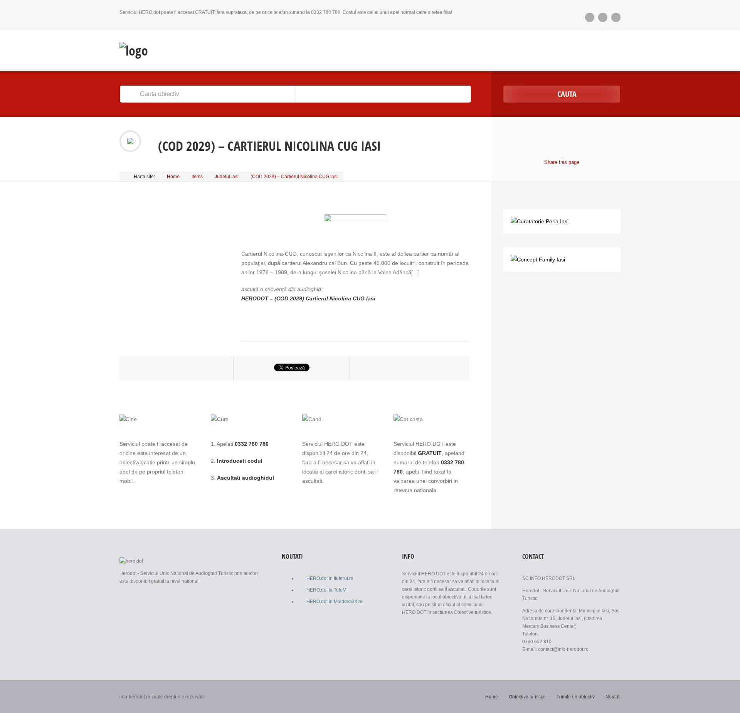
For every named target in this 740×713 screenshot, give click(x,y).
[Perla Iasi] (539, 221)
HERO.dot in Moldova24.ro (334, 601)
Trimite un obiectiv (576, 697)
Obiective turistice (527, 697)
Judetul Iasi (227, 176)
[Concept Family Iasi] (538, 259)
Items (197, 176)
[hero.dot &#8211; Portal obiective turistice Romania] (133, 50)
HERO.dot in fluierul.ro (329, 578)
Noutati (613, 697)
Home (173, 176)
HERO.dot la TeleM (326, 590)
